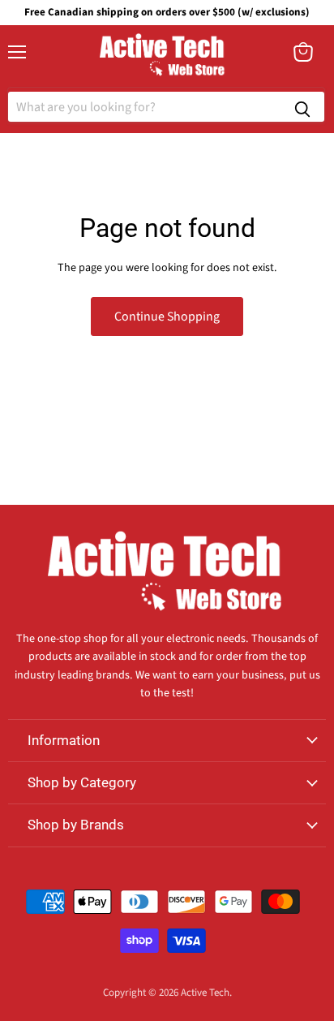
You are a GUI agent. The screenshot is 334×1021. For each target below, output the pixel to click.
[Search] (302, 107)
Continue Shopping (167, 316)
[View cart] (303, 52)
